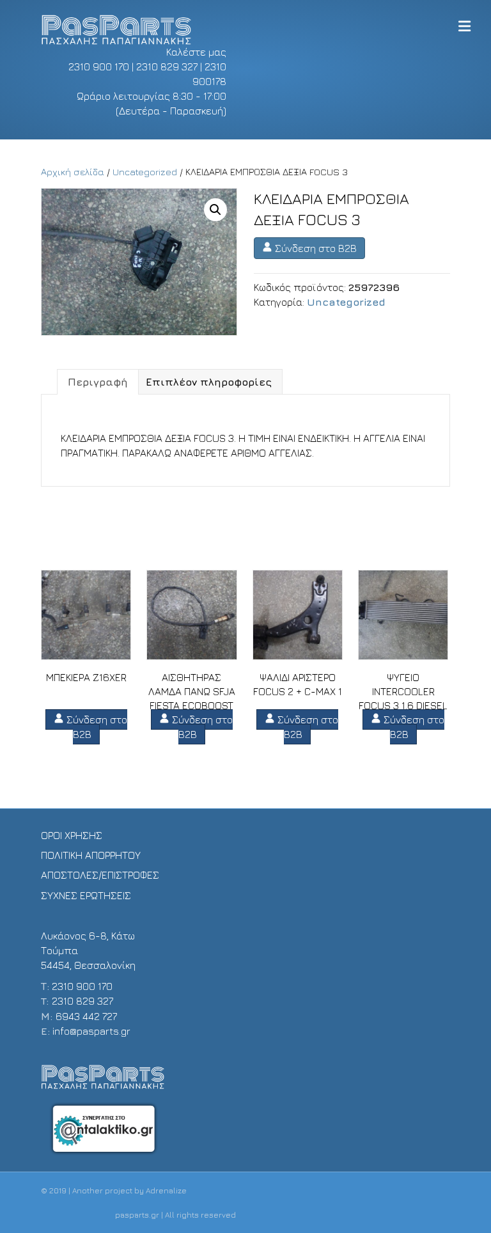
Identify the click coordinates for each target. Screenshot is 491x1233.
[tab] (98, 382)
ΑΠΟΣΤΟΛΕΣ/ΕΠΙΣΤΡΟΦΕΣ (100, 875)
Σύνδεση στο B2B (314, 248)
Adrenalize (166, 1190)
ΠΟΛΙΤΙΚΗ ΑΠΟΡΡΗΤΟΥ (91, 855)
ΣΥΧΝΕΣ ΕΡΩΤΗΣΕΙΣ (86, 895)
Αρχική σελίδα (72, 171)
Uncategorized (145, 171)
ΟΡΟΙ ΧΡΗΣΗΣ (71, 835)
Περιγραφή (98, 382)
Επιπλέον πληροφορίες (209, 382)
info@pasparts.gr (91, 1031)
